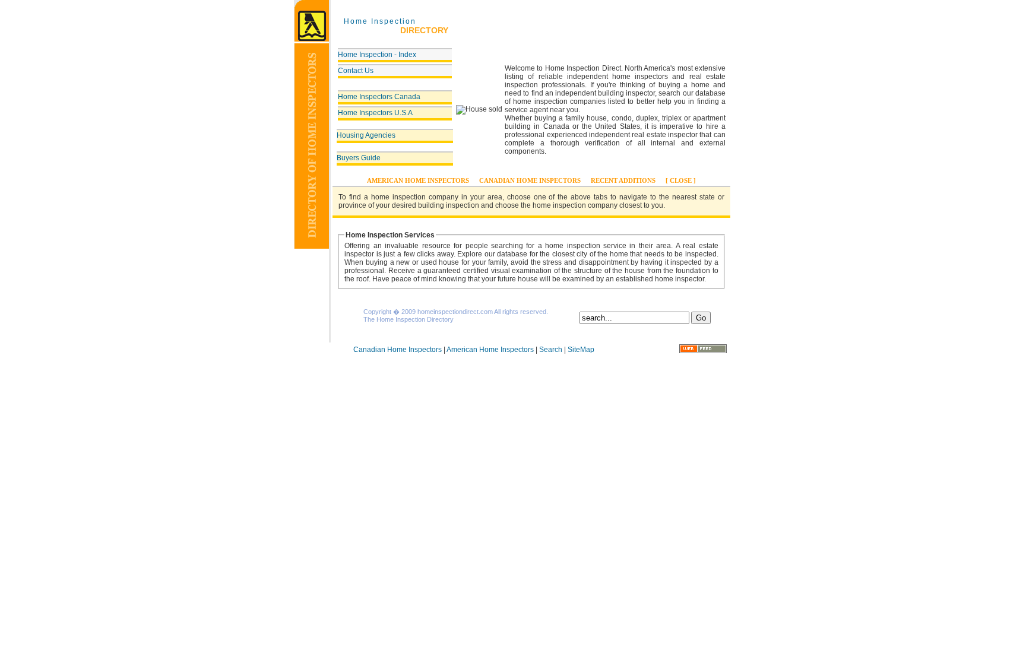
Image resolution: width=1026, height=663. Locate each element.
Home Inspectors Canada (379, 97)
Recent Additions (623, 180)
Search (550, 349)
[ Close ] (681, 180)
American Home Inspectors (418, 180)
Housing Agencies (366, 135)
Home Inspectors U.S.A (375, 113)
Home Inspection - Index (377, 54)
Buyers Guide (359, 158)
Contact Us (355, 70)
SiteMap (581, 349)
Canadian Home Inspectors (530, 180)
